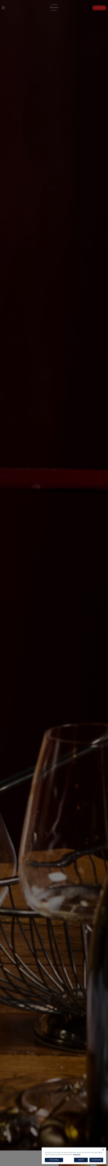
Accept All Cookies (96, 1160)
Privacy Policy (76, 1155)
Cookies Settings (54, 1160)
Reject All (80, 1160)
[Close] (103, 1149)
